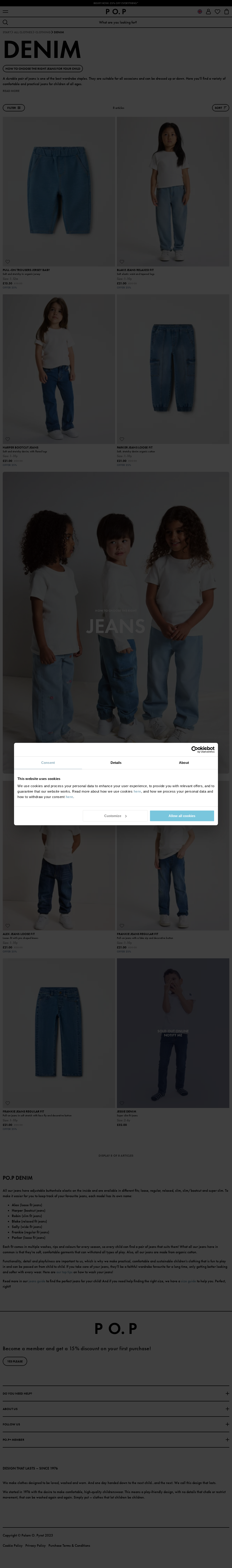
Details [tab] (116, 763)
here (137, 791)
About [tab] (184, 763)
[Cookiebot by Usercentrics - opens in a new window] (195, 749)
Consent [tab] (48, 763)
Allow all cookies (182, 816)
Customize (112, 816)
